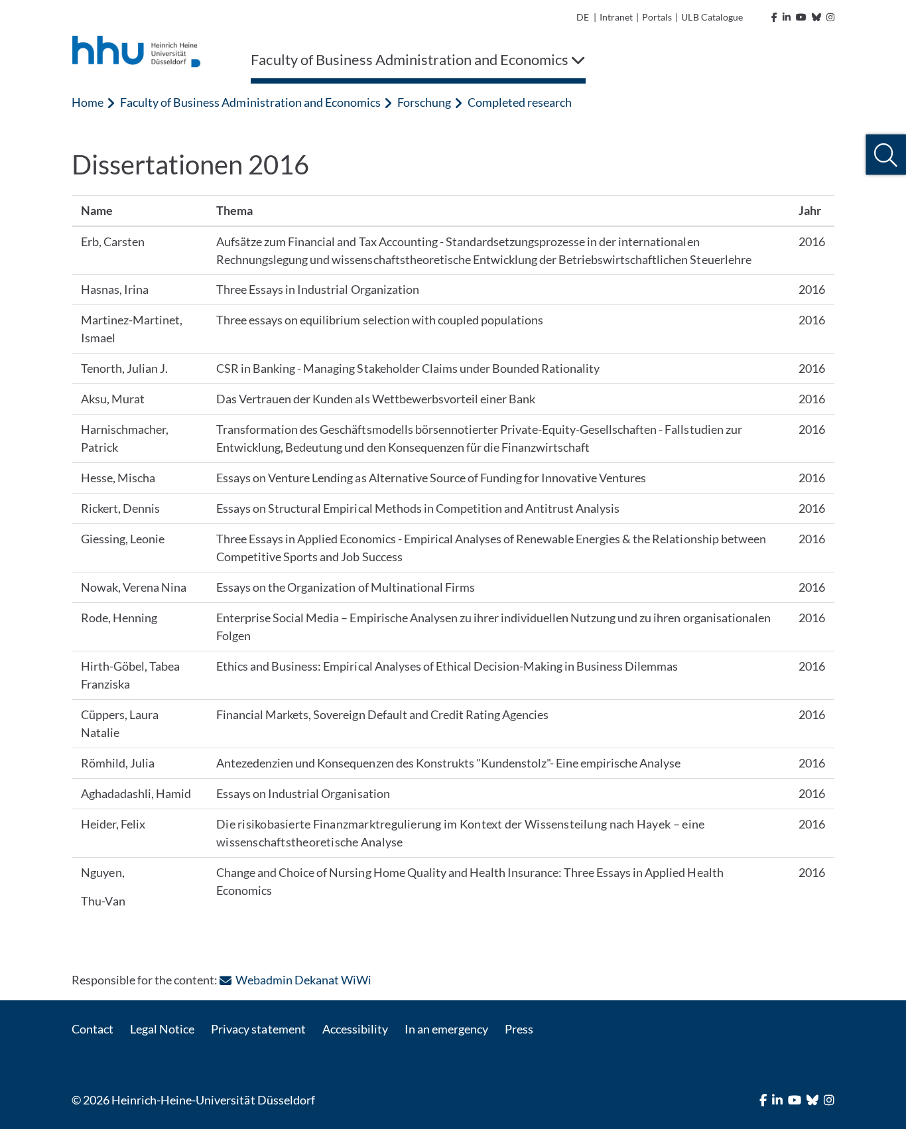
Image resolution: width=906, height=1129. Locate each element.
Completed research (520, 102)
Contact (92, 1029)
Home (87, 102)
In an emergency (446, 1029)
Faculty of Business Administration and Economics (250, 102)
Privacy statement (258, 1029)
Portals (657, 17)
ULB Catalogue (711, 17)
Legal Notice (162, 1029)
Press (519, 1029)
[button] (886, 155)
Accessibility (355, 1029)
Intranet (616, 17)
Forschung (424, 102)
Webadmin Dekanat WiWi (303, 979)
